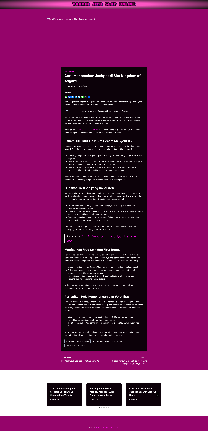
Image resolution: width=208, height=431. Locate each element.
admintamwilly (72, 86)
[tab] (99, 407)
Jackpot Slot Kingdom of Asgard (77, 341)
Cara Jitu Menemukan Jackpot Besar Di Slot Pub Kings (143, 391)
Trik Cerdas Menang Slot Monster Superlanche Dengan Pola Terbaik (63, 391)
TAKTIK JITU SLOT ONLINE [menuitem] (87, 130)
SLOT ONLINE (69, 71)
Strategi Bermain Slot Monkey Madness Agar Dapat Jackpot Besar (102, 391)
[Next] (157, 394)
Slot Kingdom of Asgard (100, 341)
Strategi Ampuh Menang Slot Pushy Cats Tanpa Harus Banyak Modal (129, 360)
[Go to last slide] (50, 394)
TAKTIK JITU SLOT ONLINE (75, 345)
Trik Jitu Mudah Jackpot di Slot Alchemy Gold (81, 359)
